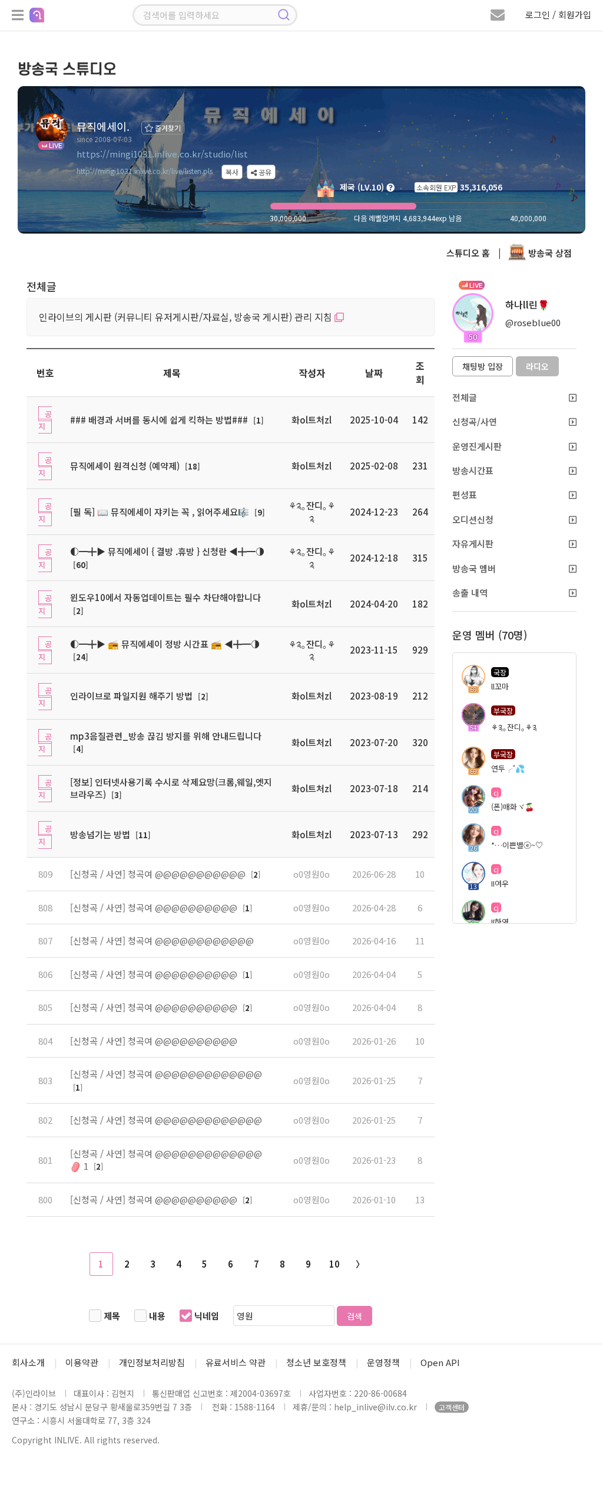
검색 (354, 1316)
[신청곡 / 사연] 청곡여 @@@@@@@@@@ (155, 907)
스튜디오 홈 (468, 253)
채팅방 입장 (482, 366)
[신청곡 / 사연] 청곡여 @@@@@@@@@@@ (159, 874)
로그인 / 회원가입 (558, 14)
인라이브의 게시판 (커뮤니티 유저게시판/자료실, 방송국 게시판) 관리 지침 (186, 317)
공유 (264, 172)
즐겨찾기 (167, 128)
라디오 (537, 366)
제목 (112, 1315)
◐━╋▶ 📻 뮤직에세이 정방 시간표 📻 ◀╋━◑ (165, 644)
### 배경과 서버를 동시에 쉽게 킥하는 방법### (159, 419)
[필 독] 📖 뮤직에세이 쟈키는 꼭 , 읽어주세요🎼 (159, 512)
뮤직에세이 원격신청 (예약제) (125, 465)
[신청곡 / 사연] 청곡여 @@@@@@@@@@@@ (162, 940)
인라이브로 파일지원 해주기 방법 (131, 696)
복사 (232, 172)
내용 (157, 1315)
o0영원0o (311, 874)
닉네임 (206, 1315)
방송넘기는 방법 (100, 834)
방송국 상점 (549, 253)
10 (334, 1264)
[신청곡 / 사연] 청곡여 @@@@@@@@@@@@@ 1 (166, 1159)
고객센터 (452, 1407)
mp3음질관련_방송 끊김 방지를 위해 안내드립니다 (165, 736)
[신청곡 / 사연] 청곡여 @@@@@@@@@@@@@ (166, 1074)
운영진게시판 (477, 446)
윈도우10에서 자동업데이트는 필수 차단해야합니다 (165, 597)
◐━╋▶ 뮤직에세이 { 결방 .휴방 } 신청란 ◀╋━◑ (167, 551)
